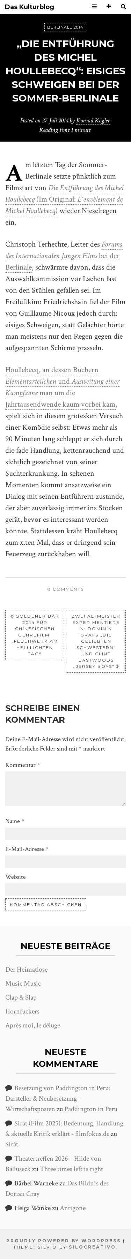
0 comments (65, 589)
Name (14, 821)
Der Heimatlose (26, 969)
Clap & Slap (21, 997)
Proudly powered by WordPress (63, 1240)
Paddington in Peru (90, 1109)
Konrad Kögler (93, 120)
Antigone (73, 1208)
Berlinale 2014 (65, 27)
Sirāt (11, 1144)
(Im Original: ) (64, 199)
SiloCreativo (92, 1247)
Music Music (23, 983)
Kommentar (22, 765)
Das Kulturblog (29, 7)
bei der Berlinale (63, 255)
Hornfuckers (22, 1011)
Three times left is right (71, 1169)
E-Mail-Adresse (26, 849)
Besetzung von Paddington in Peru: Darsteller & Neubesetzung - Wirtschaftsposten (57, 1099)
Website (15, 877)
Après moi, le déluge (32, 1025)
